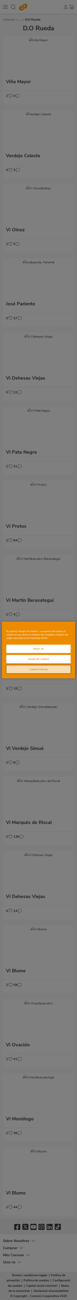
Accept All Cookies (38, 658)
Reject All (38, 648)
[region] (38, 650)
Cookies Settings (38, 669)
